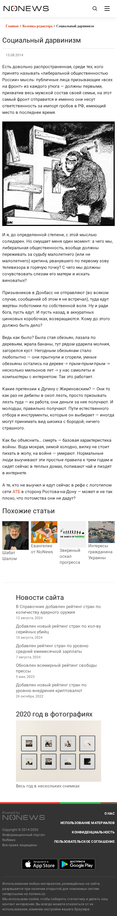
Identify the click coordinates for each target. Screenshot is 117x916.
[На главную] (26, 8)
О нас (110, 814)
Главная (12, 26)
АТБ (16, 491)
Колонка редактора (37, 26)
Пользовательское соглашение (84, 842)
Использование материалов (87, 823)
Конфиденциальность (93, 832)
